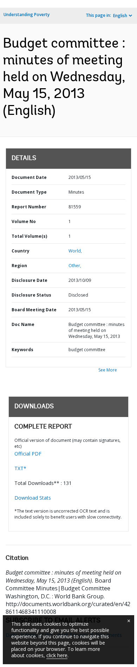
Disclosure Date (29, 280)
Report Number (29, 207)
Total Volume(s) (29, 236)
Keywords (22, 350)
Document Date (29, 177)
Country (21, 251)
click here (56, 655)
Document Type (29, 192)
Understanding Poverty (27, 15)
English (120, 16)
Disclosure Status (31, 295)
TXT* (20, 468)
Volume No (24, 221)
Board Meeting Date (34, 310)
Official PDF (27, 453)
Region (19, 266)
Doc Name (23, 324)
